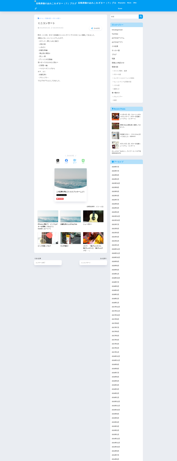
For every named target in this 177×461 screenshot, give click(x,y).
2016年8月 (115, 368)
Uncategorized (117, 30)
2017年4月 (115, 340)
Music (129, 3)
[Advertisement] (70, 97)
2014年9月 (115, 451)
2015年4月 (115, 422)
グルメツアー (118, 96)
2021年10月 (116, 220)
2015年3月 (115, 426)
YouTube (115, 34)
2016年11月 (116, 360)
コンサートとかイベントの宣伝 (124, 78)
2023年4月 (115, 196)
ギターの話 (99, 206)
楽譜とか (116, 89)
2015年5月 (115, 418)
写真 (113, 59)
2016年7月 (115, 373)
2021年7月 (115, 224)
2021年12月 (116, 216)
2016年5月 (115, 381)
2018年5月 (115, 286)
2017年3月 (115, 344)
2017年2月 (115, 348)
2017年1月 (115, 352)
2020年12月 (116, 249)
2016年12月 (116, 356)
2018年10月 (116, 278)
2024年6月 (115, 175)
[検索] (141, 17)
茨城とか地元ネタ (118, 63)
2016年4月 (115, 385)
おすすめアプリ (117, 42)
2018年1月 (115, 303)
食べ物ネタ (116, 93)
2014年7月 (115, 455)
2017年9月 (115, 319)
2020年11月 (116, 253)
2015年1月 (115, 434)
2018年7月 (115, 282)
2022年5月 (115, 204)
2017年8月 (115, 323)
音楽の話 (115, 67)
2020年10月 (116, 257)
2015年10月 (116, 410)
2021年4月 (115, 233)
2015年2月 (115, 430)
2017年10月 (116, 315)
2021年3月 (115, 237)
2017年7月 (115, 327)
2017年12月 (116, 307)
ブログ (114, 54)
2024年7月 (115, 171)
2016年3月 (115, 389)
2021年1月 (115, 245)
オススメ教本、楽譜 (120, 71)
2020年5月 (115, 270)
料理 (115, 100)
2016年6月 (115, 377)
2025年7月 (115, 167)
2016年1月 (115, 397)
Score (120, 8)
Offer (135, 3)
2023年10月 (116, 183)
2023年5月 (115, 191)
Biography (121, 3)
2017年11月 (116, 311)
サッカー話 (116, 50)
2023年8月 (115, 187)
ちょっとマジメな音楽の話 (122, 81)
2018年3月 (115, 294)
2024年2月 (115, 179)
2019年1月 (115, 274)
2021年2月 (115, 241)
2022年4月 (115, 208)
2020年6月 (115, 266)
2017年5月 (115, 336)
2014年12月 (116, 438)
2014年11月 (116, 443)
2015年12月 (116, 401)
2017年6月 (115, 331)
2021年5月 (115, 228)
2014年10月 (116, 447)
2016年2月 (115, 393)
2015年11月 (116, 406)
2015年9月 (115, 414)
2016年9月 (115, 364)
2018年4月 (115, 290)
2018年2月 (115, 298)
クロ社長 (115, 46)
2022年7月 (115, 200)
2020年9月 (115, 261)
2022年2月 (115, 212)
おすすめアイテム (118, 38)
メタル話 (116, 85)
